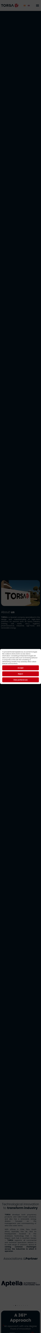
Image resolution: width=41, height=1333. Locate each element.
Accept (21, 668)
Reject (20, 674)
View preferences (20, 680)
